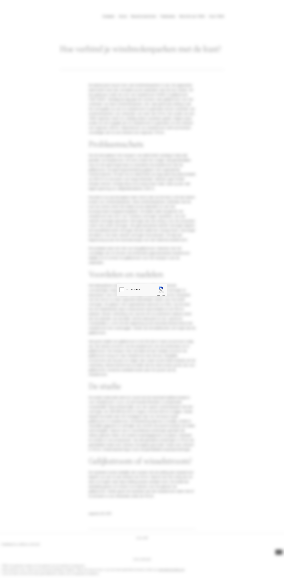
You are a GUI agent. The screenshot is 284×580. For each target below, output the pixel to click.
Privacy (158, 295)
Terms (163, 295)
